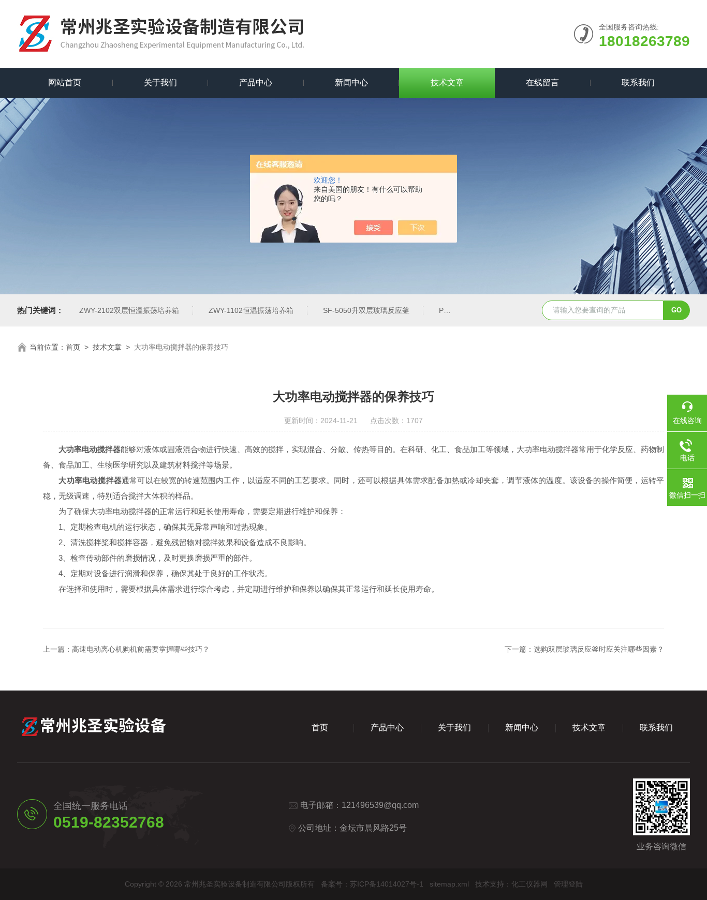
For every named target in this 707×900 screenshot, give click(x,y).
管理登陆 (568, 884)
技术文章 (447, 82)
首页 (73, 347)
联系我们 (638, 82)
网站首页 (64, 82)
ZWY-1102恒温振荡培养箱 (251, 310)
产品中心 (255, 82)
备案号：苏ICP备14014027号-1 (372, 884)
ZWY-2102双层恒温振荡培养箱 (129, 310)
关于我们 (160, 82)
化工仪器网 (529, 884)
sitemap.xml (449, 884)
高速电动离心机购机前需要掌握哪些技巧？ (141, 649)
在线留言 (542, 82)
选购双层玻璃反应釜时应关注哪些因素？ (599, 649)
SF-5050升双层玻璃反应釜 (366, 310)
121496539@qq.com (380, 805)
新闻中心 (351, 82)
